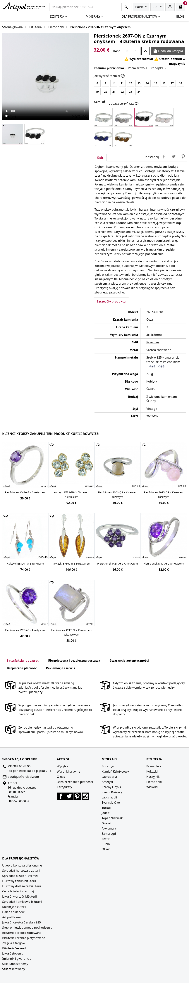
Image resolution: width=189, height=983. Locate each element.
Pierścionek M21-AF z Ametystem (117, 563)
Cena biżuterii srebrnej (18, 891)
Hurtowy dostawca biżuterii (21, 886)
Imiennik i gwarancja (16, 959)
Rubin (106, 844)
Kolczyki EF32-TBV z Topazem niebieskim (71, 495)
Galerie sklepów (13, 912)
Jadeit (105, 813)
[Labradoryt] (123, 117)
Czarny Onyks (111, 787)
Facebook (61, 796)
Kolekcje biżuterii (14, 907)
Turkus (106, 808)
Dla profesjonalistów (139, 16)
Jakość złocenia (12, 953)
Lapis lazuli (109, 797)
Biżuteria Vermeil (14, 948)
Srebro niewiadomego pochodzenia (27, 927)
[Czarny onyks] (143, 117)
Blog (180, 16)
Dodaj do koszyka (168, 51)
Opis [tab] (100, 158)
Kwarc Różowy (112, 792)
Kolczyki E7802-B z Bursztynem (71, 563)
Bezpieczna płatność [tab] (22, 668)
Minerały (93, 16)
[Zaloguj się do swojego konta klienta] (170, 7)
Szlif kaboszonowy (15, 964)
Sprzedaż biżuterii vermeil (20, 876)
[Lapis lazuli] (103, 137)
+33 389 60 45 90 (19, 766)
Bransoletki (154, 766)
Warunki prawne (68, 771)
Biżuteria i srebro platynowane (23, 938)
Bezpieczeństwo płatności (75, 782)
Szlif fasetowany (13, 969)
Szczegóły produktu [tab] (111, 301)
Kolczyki (152, 771)
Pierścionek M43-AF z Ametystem (25, 492)
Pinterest (183, 156)
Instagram (85, 796)
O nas (61, 777)
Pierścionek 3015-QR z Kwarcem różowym (163, 495)
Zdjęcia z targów (13, 943)
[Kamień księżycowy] (103, 117)
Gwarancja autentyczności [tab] (129, 660)
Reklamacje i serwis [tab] (60, 668)
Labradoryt (109, 777)
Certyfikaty (64, 787)
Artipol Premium (13, 917)
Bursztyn (108, 766)
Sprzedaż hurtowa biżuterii (21, 871)
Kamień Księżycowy (115, 771)
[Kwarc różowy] (164, 117)
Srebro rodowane (158, 350)
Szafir (106, 839)
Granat (106, 823)
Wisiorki (152, 787)
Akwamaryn (110, 828)
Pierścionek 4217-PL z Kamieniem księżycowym (71, 632)
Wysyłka (62, 766)
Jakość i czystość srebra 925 (21, 922)
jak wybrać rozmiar (109, 76)
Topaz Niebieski (112, 818)
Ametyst (107, 782)
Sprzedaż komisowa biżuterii (22, 902)
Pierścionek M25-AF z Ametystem (25, 630)
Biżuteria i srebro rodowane (21, 933)
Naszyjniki (153, 777)
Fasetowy (152, 342)
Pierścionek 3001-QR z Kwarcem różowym (117, 495)
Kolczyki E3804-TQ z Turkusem (25, 563)
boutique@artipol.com (23, 777)
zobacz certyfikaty (124, 103)
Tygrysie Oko (111, 802)
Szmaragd (109, 834)
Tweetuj (173, 156)
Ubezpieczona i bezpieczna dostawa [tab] (74, 660)
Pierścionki (154, 782)
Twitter (69, 796)
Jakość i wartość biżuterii (19, 896)
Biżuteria (56, 16)
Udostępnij (164, 156)
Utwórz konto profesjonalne (22, 865)
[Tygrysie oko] (123, 137)
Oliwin (106, 849)
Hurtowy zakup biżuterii (19, 881)
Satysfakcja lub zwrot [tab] (23, 660)
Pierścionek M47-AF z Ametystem (163, 563)
